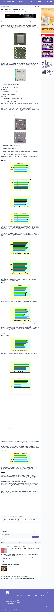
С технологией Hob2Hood (48, 73)
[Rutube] (52, 35)
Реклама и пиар (37, 593)
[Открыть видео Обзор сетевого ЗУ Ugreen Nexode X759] (47, 40)
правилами (37, 531)
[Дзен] (39, 1)
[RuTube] (44, 1)
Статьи (7, 3)
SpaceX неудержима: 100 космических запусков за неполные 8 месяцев (17, 546)
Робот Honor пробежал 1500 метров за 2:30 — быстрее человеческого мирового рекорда (19, 578)
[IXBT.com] (1, 6)
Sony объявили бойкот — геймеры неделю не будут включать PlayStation (19, 544)
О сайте (7, 597)
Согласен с (34, 531)
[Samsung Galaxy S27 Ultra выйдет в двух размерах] (4, 550)
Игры (16, 1)
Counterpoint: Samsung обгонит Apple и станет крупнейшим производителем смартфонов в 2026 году (21, 574)
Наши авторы (29, 593)
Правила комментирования (39, 595)
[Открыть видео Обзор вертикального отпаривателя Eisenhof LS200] (47, 54)
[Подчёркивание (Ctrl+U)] (7, 537)
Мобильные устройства (25, 3)
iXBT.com (18, 593)
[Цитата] (9, 537)
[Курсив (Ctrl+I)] (5, 537)
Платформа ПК (43, 3)
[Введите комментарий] (20, 534)
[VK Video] (50, 35)
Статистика (28, 595)
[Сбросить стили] (11, 537)
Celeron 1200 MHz (25, 28)
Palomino (11, 145)
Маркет (18, 602)
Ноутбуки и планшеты (35, 3)
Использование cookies (39, 597)
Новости (2, 3)
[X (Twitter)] (43, 1)
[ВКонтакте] (38, 1)
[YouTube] (40, 1)
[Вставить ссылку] (13, 537)
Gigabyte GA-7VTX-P (11, 98)
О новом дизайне (9, 599)
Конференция (9, 1)
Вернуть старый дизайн (10, 603)
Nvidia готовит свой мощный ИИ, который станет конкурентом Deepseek (16, 576)
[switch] (32, 531)
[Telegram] (42, 1)
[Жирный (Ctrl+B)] (3, 537)
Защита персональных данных (40, 598)
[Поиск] (48, 1)
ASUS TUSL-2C (10, 91)
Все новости (36, 542)
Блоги (13, 1)
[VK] (42, 606)
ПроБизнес (21, 1)
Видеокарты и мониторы (15, 3)
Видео (43, 35)
